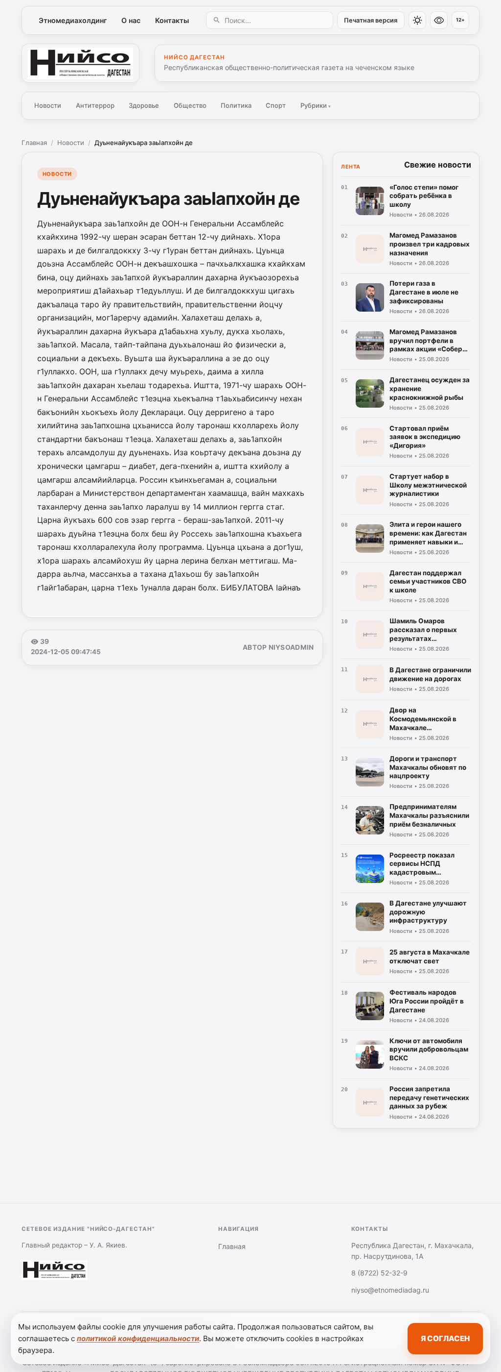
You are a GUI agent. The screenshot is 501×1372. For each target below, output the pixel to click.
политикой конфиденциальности (138, 1338)
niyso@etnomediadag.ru (390, 1290)
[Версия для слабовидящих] (439, 20)
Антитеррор (95, 105)
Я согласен (445, 1338)
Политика (236, 105)
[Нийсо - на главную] (80, 63)
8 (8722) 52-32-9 (379, 1273)
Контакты (172, 20)
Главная (34, 143)
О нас (130, 20)
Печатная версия (370, 20)
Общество (190, 105)
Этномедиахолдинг (73, 20)
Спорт (276, 105)
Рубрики (315, 105)
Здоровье (144, 105)
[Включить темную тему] (417, 20)
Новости (47, 105)
